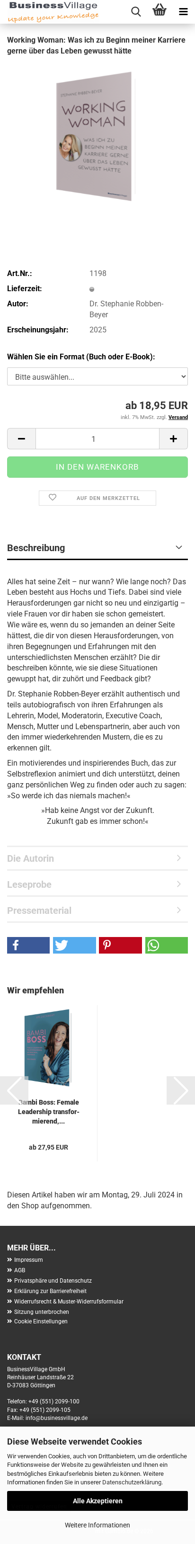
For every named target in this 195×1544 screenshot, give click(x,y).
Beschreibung (36, 547)
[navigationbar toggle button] (183, 12)
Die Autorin (30, 858)
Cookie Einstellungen (41, 1321)
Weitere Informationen (97, 1525)
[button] (21, 438)
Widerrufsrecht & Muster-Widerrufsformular (69, 1301)
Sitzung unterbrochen (41, 1312)
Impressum (28, 1260)
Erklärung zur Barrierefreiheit (50, 1291)
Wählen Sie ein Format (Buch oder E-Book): (81, 356)
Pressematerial (39, 910)
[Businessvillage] (49, 12)
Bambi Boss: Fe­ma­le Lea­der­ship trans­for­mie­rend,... (49, 1111)
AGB (19, 1270)
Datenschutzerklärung (131, 1482)
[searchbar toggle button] (136, 12)
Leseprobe (29, 884)
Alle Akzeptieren (98, 1501)
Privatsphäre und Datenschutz (53, 1280)
